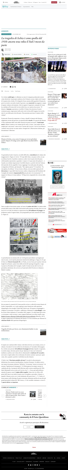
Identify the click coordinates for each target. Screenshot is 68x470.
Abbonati (54, 2)
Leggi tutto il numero (57, 187)
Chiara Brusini (52, 88)
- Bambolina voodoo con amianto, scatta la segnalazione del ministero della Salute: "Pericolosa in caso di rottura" (56, 198)
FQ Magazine (35, 2)
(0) (35, 399)
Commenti (5, 86)
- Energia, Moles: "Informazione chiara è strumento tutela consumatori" (56, 209)
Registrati (39, 427)
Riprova (34, 447)
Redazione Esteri (10, 399)
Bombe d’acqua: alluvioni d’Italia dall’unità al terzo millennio (18, 316)
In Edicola (25, 2)
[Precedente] (3, 395)
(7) (66, 123)
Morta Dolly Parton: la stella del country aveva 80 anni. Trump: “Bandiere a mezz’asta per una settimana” (54, 132)
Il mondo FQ (43, 2)
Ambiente (4, 31)
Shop (40, 2)
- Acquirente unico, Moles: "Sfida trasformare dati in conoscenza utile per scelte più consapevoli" (56, 212)
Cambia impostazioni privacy (29, 458)
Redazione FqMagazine (54, 138)
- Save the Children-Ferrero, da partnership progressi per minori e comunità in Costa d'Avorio (56, 216)
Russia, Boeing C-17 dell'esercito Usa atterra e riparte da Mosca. (54, 115)
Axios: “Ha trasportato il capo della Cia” (54, 119)
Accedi (28, 427)
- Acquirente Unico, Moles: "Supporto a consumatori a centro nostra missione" (56, 206)
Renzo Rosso (8, 49)
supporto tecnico (19, 442)
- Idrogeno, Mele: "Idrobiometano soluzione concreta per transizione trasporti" (56, 202)
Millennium (30, 2)
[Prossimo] (44, 395)
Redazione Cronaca (53, 107)
